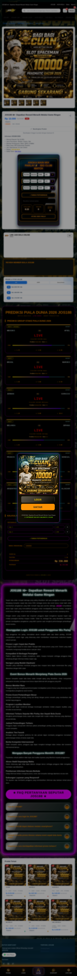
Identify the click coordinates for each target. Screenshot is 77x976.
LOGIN (38, 499)
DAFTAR (37, 507)
